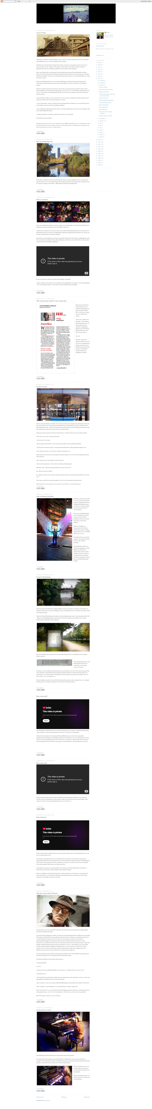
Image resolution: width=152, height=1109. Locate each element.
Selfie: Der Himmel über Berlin (45, 496)
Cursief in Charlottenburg (43, 577)
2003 (99, 165)
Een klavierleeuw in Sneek (43, 1010)
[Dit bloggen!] (39, 133)
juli (100, 123)
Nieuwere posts (40, 1097)
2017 (99, 74)
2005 (99, 160)
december (101, 80)
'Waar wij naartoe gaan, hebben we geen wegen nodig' (51, 301)
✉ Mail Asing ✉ (100, 46)
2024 (99, 65)
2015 (99, 78)
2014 (99, 139)
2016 (99, 76)
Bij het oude (76, 7)
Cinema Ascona (100, 55)
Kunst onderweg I (41, 817)
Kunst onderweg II (41, 763)
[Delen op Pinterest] (44, 133)
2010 (99, 149)
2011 (99, 146)
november (101, 83)
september (102, 118)
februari (101, 134)
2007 (99, 155)
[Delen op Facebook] (42, 133)
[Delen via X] (40, 133)
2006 (99, 158)
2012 (99, 144)
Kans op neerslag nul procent (44, 141)
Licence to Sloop (41, 33)
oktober (101, 85)
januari (101, 137)
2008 (99, 153)
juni (100, 125)
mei (100, 127)
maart (100, 132)
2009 (99, 151)
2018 (99, 71)
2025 (99, 62)
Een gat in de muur (41, 386)
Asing (108, 32)
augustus (101, 121)
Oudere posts (87, 1097)
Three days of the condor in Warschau (47, 893)
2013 (99, 142)
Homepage (63, 1097)
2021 (99, 67)
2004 (99, 162)
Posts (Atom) (47, 1100)
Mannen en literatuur (42, 199)
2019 (99, 69)
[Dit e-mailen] (37, 133)
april (100, 130)
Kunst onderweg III (41, 696)
